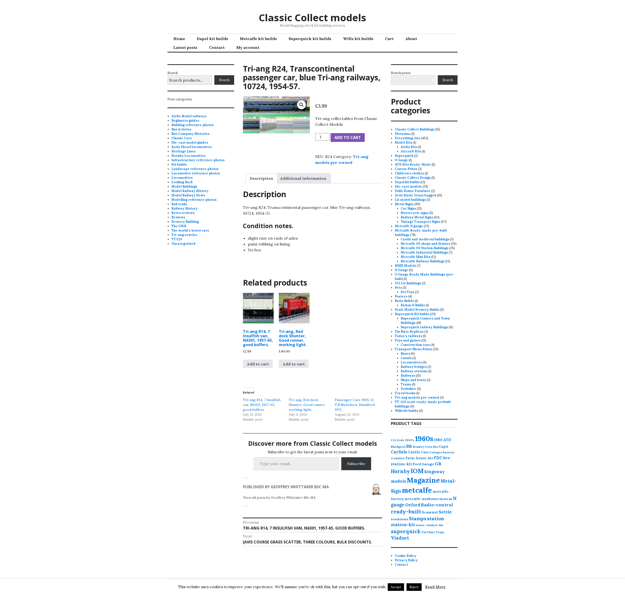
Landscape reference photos (195, 169)
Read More (435, 586)
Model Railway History (189, 191)
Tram (440, 532)
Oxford (412, 505)
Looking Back (182, 182)
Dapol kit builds (212, 38)
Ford (417, 464)
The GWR (178, 226)
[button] (301, 104)
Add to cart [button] (258, 363)
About (411, 38)
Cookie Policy (405, 556)
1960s (424, 438)
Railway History (184, 208)
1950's (409, 440)
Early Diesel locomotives (191, 147)
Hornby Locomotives (188, 156)
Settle (445, 512)
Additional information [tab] (303, 178)
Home (179, 38)
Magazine (423, 480)
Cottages (435, 452)
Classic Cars (181, 138)
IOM (417, 471)
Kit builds (179, 164)
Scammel (430, 512)
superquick (406, 531)
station (435, 518)
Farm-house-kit (419, 458)
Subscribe (356, 463)
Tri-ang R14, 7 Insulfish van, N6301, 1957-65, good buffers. (262, 405)
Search (172, 73)
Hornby (400, 471)
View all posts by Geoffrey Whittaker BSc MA (279, 498)
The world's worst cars (190, 230)
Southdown (399, 519)
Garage (428, 464)
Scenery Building (185, 222)
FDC (438, 457)
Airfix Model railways (189, 116)
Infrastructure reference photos (198, 160)
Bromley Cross (422, 446)
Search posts (401, 73)
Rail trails (179, 204)
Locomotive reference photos (195, 173)
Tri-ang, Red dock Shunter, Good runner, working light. (307, 405)
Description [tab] (261, 178)
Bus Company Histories (190, 134)
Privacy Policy (406, 560)
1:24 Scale (397, 440)
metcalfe (417, 490)
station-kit (403, 524)
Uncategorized (183, 244)
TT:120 (176, 239)
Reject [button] (414, 587)
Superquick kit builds (310, 38)
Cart (389, 38)
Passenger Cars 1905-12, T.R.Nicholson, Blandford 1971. (355, 405)
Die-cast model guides (189, 142)
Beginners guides (185, 120)
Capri (443, 446)
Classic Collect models (312, 17)
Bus (435, 446)
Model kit (445, 499)
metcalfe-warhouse (422, 499)
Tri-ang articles (184, 235)
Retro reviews (183, 213)
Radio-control (437, 505)
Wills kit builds (358, 38)
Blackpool (398, 446)
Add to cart (347, 137)
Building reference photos (192, 125)
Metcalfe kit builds (258, 38)
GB (438, 464)
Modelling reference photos (194, 200)
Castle (414, 452)
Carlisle (399, 452)
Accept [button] (396, 587)
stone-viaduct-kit (429, 525)
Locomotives (182, 178)
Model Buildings (184, 186)
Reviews (178, 217)
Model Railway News (188, 195)
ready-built (406, 511)
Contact (217, 47)
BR (409, 446)
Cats (425, 452)
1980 (438, 439)
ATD (447, 439)
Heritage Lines (183, 151)
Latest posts (185, 47)
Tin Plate (428, 532)
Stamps (417, 518)
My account (247, 47)
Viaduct (400, 538)
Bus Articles (181, 129)
